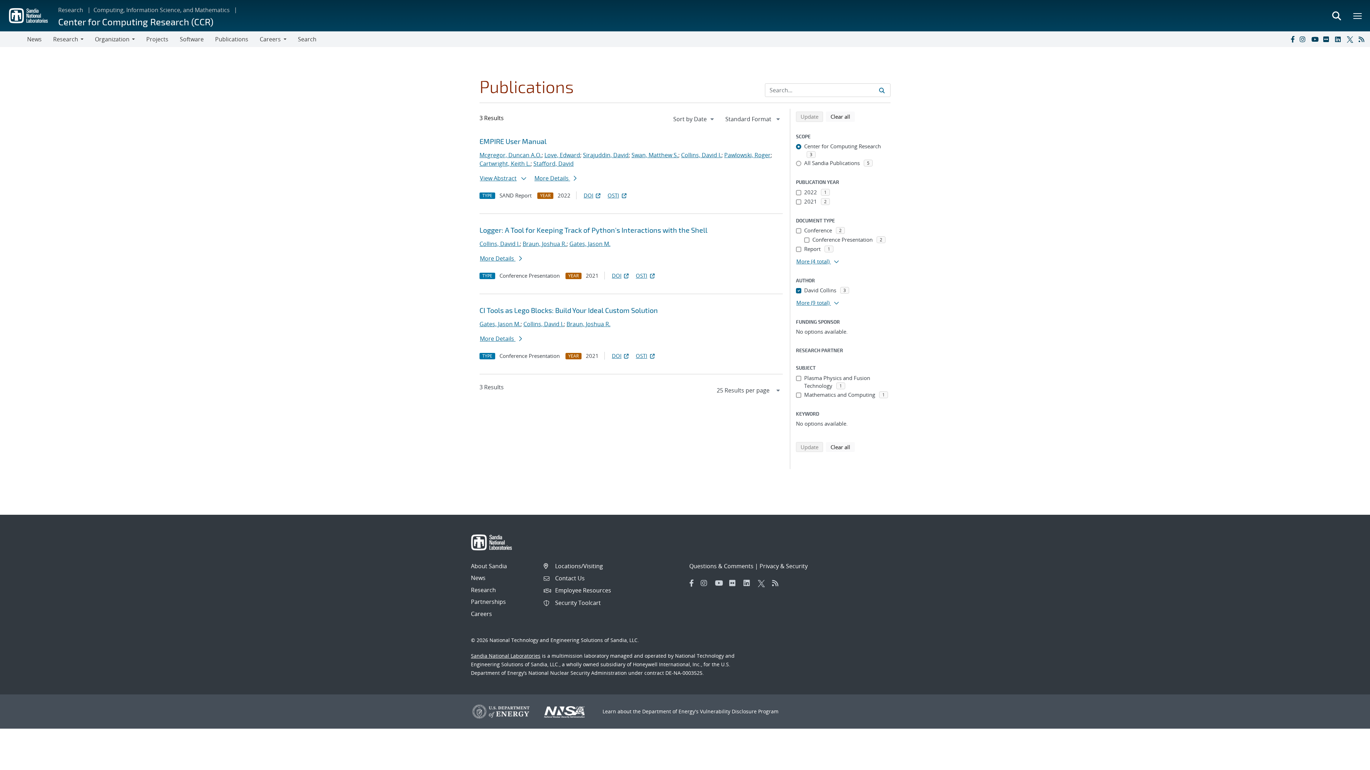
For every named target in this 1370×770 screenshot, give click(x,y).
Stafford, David (553, 164)
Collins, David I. (701, 155)
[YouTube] (1315, 39)
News (34, 39)
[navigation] (694, 119)
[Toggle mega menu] (1358, 16)
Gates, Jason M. (589, 244)
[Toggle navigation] (13, 39)
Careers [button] (270, 39)
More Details (552, 178)
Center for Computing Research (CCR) (135, 21)
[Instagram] (1304, 39)
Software (192, 39)
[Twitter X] (1351, 39)
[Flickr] (1327, 39)
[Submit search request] (881, 90)
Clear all (843, 116)
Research (70, 10)
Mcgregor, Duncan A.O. (511, 155)
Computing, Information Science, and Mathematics (161, 10)
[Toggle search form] (1336, 16)
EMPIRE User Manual (513, 141)
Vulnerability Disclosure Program (739, 711)
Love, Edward (562, 155)
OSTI (613, 195)
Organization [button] (112, 39)
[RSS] (1363, 39)
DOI (588, 195)
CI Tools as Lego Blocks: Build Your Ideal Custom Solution (569, 310)
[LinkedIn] (1339, 39)
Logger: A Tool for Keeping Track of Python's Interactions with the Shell (593, 230)
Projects (157, 39)
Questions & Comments (721, 566)
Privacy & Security (784, 566)
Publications (231, 39)
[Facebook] (1292, 39)
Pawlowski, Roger (747, 155)
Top (1349, 762)
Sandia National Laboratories (506, 655)
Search (307, 39)
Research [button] (65, 39)
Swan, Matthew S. (654, 155)
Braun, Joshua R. (545, 244)
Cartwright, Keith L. (505, 164)
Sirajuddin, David (606, 155)
